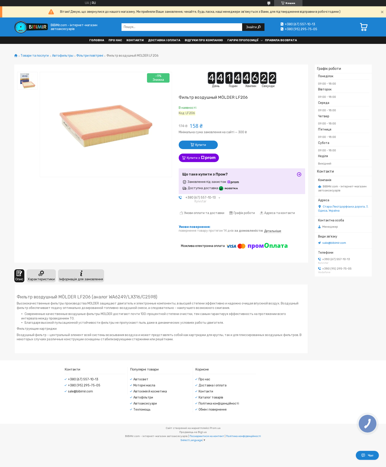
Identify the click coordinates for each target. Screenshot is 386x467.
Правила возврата (281, 40)
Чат (370, 455)
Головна (96, 40)
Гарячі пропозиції (242, 40)
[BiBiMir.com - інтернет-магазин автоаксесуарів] (31, 27)
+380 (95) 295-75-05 (84, 385)
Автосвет (140, 379)
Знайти (252, 27)
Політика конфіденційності (219, 403)
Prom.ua (215, 428)
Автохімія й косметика (150, 391)
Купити (200, 145)
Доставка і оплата (164, 40)
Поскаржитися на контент (207, 436)
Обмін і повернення (213, 409)
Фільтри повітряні (89, 56)
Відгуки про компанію (204, 40)
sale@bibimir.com (334, 242)
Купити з (193, 158)
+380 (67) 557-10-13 (83, 379)
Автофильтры (62, 56)
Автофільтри (143, 397)
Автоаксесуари (145, 403)
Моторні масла (144, 385)
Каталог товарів (211, 397)
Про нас (115, 40)
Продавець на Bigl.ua (193, 432)
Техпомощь (142, 409)
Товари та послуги (35, 56)
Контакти (135, 40)
